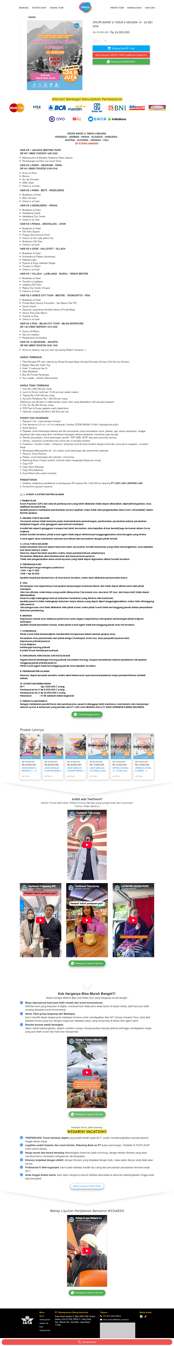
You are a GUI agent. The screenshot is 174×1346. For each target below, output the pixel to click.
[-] (141, 1316)
